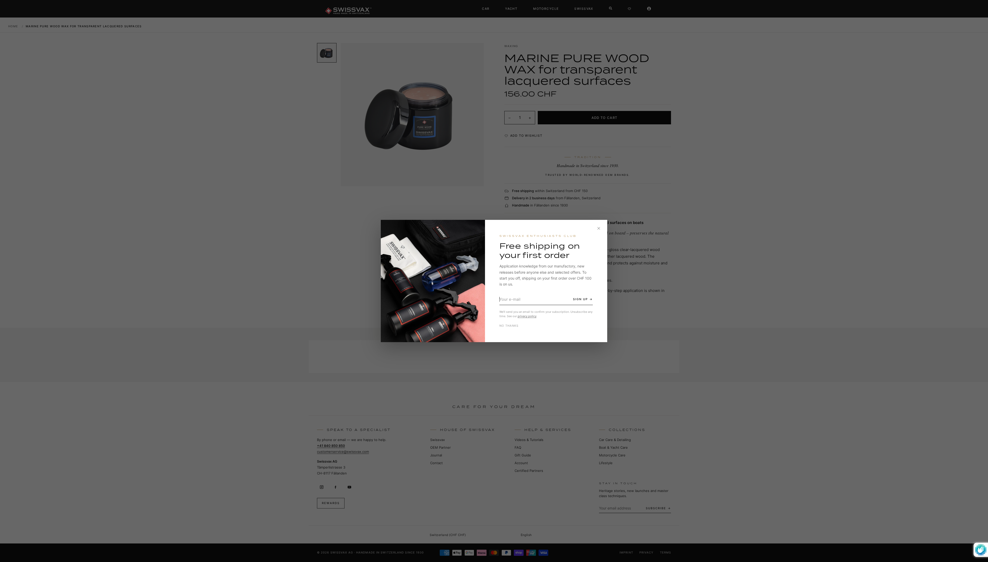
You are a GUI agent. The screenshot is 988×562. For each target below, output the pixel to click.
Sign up (580, 299)
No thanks (509, 325)
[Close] (599, 228)
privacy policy (527, 316)
